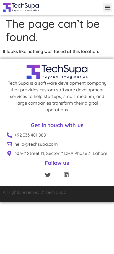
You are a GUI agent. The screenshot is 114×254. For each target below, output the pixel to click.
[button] (107, 7)
